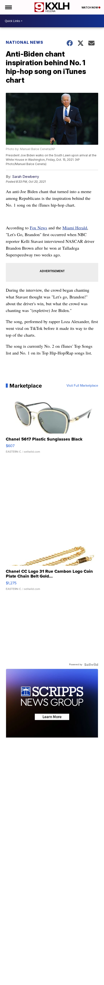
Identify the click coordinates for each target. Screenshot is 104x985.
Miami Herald (74, 228)
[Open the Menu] (8, 7)
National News (24, 42)
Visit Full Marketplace (82, 385)
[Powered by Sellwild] (91, 664)
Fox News (38, 228)
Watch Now (90, 7)
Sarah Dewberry (25, 176)
